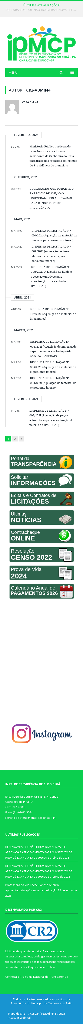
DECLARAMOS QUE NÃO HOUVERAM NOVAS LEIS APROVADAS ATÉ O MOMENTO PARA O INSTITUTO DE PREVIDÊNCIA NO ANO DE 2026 (42, 10)
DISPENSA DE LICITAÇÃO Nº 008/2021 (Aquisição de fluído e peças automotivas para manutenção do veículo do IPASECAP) (51, 276)
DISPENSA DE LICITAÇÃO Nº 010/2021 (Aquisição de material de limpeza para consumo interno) (54, 235)
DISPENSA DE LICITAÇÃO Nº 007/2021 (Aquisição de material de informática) (53, 313)
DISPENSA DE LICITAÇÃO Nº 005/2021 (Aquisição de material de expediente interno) (53, 367)
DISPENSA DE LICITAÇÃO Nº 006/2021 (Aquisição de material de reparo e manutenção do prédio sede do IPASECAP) (53, 349)
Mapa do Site (16, 1013)
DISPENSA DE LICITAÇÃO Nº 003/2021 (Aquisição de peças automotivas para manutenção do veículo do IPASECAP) (51, 418)
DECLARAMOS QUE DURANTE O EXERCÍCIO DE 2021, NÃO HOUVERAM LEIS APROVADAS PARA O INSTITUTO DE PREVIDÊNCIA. (52, 198)
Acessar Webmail (20, 1018)
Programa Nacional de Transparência (44, 977)
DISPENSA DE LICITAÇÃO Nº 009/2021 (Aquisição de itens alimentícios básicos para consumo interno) (51, 254)
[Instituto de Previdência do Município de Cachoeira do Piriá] (41, 43)
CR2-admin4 (30, 102)
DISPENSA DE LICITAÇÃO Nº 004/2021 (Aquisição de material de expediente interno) (53, 382)
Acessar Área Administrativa (47, 1013)
